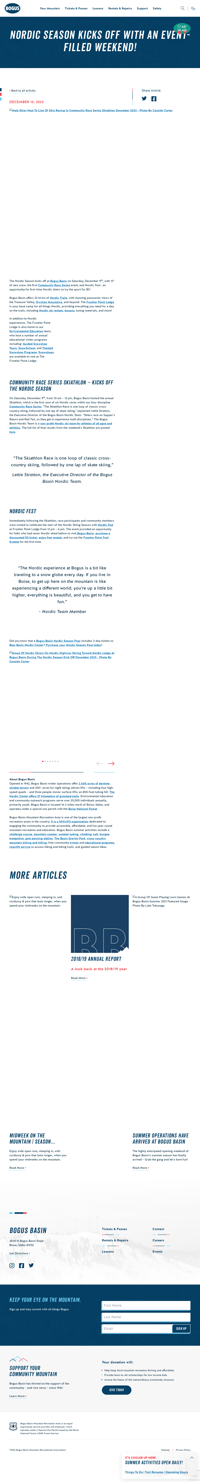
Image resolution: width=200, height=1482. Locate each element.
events (74, 842)
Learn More (17, 1396)
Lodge (110, 302)
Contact (158, 1229)
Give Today (116, 1390)
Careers (158, 1240)
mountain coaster (45, 834)
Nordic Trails (58, 298)
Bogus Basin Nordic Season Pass (58, 641)
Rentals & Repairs (120, 8)
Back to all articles (23, 90)
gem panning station (39, 838)
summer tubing (69, 834)
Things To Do (134, 1472)
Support (142, 8)
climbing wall (89, 834)
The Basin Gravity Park (69, 838)
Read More (16, 1168)
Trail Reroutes (154, 1472)
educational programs (99, 842)
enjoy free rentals (50, 537)
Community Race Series (54, 285)
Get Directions (18, 1253)
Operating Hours (176, 1472)
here (12, 432)
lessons (70, 310)
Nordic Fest (105, 525)
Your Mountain (50, 8)
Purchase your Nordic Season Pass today (73, 645)
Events (157, 1251)
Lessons (97, 8)
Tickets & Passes (76, 8)
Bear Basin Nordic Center (26, 645)
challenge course (20, 834)
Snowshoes (46, 352)
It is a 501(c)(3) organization (69, 821)
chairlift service (19, 847)
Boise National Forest (82, 809)
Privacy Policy (183, 1450)
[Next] (111, 763)
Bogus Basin (58, 281)
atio (38, 331)
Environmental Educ (22, 331)
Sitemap (165, 1450)
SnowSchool (26, 348)
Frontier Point (96, 302)
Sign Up (181, 1328)
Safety (157, 8)
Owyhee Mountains (49, 302)
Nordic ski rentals (51, 310)
